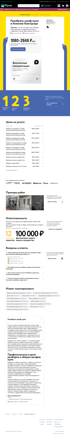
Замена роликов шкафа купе (14, 304)
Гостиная (14, 414)
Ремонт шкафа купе (33, 298)
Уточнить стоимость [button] (18, 49)
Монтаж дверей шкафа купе (13, 306)
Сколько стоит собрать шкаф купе (42, 293)
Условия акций (58, 426)
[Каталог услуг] (58, 5)
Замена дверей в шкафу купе (45, 296)
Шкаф (20, 414)
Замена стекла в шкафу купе (37, 304)
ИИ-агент (57, 422)
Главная (8, 414)
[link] (19, 293)
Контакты (49, 424)
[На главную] (8, 5)
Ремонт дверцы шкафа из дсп (14, 301)
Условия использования (59, 431)
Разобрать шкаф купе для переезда (15, 293)
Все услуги (42, 420)
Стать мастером (58, 420)
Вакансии (49, 422)
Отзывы (41, 424)
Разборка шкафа (34, 301)
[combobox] (29, 5)
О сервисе (42, 422)
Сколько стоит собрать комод (14, 309)
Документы (50, 420)
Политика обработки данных (58, 433)
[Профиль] (67, 5)
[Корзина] (63, 5)
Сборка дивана (33, 306)
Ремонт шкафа (25, 296)
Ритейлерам (57, 424)
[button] (54, 1)
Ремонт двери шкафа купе (13, 298)
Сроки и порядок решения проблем (17, 228)
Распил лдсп (10, 296)
